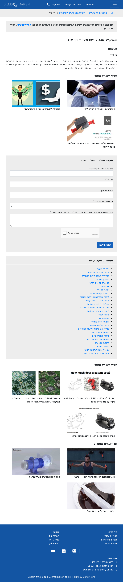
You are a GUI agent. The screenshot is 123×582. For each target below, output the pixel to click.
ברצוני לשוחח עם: (103, 201)
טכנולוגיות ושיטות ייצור (96, 350)
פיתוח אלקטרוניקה (99, 325)
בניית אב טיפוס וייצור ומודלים (93, 329)
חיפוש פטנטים (102, 343)
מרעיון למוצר (102, 279)
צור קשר (55, 4)
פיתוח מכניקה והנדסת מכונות (94, 297)
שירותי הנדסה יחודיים (98, 339)
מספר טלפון (106, 190)
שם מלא (108, 179)
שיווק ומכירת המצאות (98, 311)
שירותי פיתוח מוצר (99, 332)
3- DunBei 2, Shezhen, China (100, 569)
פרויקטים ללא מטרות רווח (96, 353)
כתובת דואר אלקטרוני (101, 168)
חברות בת (54, 536)
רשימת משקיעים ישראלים (72, 13)
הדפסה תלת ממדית (100, 321)
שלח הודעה (105, 245)
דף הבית (112, 532)
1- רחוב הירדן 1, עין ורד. (104, 562)
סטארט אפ (103, 318)
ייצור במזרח (103, 290)
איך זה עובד (103, 269)
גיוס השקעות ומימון (99, 293)
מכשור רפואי (102, 346)
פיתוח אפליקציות (100, 336)
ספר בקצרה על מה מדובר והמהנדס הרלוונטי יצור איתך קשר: (81, 212)
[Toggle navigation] (114, 4)
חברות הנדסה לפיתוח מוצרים (94, 307)
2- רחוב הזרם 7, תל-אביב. (102, 566)
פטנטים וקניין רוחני (99, 283)
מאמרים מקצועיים (98, 13)
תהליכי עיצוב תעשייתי (97, 304)
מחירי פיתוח (110, 543)
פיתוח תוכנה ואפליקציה (97, 300)
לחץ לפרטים (24, 25)
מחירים (90, 4)
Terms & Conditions (83, 577)
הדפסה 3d (54, 543)
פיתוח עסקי (103, 314)
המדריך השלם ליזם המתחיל (95, 276)
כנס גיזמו (54, 539)
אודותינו (55, 532)
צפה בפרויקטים (73, 4)
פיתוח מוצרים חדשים (98, 272)
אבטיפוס (105, 286)
